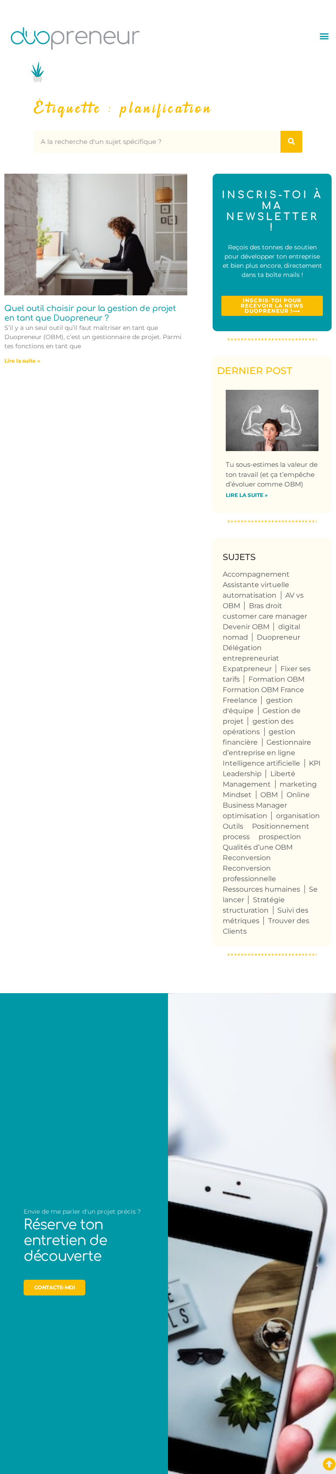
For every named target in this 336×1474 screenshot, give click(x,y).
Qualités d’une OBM (258, 847)
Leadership (242, 774)
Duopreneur (278, 637)
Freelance (240, 700)
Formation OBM (276, 679)
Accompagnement (256, 574)
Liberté (282, 774)
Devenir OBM (246, 627)
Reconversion (247, 858)
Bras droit (265, 606)
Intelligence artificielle (261, 763)
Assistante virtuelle (256, 585)
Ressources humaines (261, 889)
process (236, 837)
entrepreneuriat (251, 658)
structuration (246, 910)
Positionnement (280, 826)
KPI (315, 763)
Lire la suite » (22, 360)
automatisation (249, 595)
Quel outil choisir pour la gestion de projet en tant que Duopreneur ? (90, 313)
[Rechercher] (291, 142)
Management (247, 784)
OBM (269, 795)
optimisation (245, 816)
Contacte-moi (54, 1287)
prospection (280, 837)
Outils (233, 826)
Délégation (242, 648)
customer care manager (265, 616)
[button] (324, 36)
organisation (298, 816)
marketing (298, 784)
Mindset (237, 795)
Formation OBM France (263, 690)
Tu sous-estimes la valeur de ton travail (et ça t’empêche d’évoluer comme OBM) (272, 474)
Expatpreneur (247, 669)
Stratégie (269, 900)
